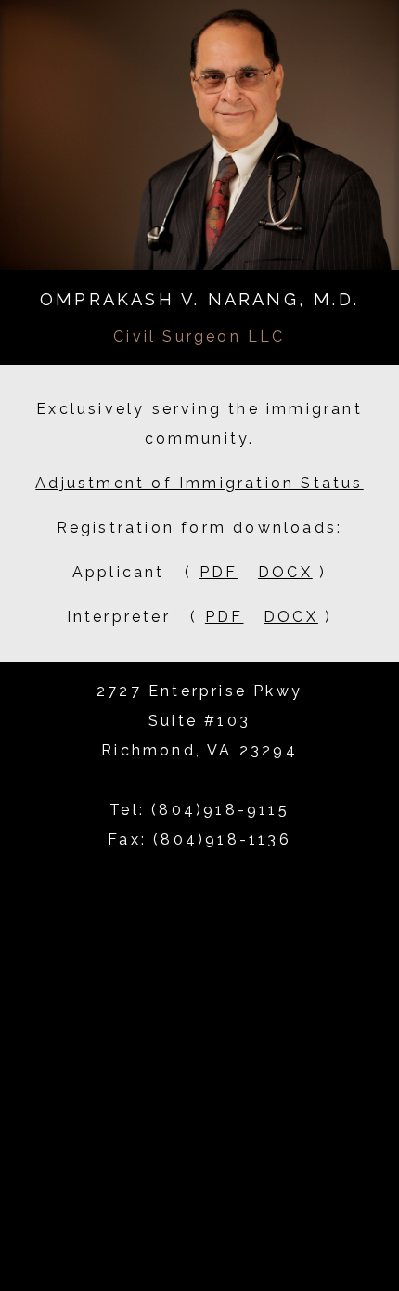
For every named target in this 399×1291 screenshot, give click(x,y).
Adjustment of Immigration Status (199, 483)
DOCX (285, 572)
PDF (219, 572)
